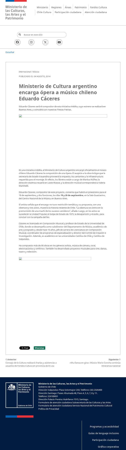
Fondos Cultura (98, 7)
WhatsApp (39, 348)
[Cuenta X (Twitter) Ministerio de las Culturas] (45, 42)
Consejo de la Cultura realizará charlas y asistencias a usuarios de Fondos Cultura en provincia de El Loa (31, 362)
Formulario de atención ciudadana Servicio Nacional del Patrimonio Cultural (75, 405)
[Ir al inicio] (16, 10)
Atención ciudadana (96, 12)
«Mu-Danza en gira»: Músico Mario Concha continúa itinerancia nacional (95, 362)
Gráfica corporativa (108, 446)
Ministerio (42, 7)
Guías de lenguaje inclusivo (103, 433)
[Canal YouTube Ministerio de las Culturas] (59, 42)
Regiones (56, 7)
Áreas (68, 7)
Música (36, 71)
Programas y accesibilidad (104, 426)
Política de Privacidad (48, 408)
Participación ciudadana (68, 12)
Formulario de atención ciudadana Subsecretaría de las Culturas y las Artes (74, 402)
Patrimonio (81, 7)
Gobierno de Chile (47, 386)
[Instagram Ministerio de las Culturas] (31, 42)
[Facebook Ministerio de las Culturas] (17, 42)
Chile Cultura (44, 12)
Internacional (25, 71)
